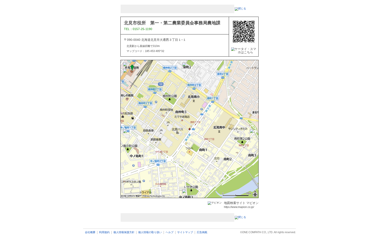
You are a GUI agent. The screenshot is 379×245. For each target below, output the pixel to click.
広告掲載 (202, 232)
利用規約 (104, 232)
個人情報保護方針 (123, 232)
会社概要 (90, 232)
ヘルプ (169, 232)
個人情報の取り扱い (150, 232)
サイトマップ (185, 232)
